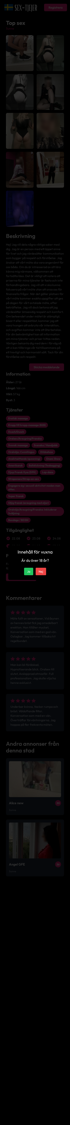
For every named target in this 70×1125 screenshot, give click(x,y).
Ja (28, 571)
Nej (41, 571)
